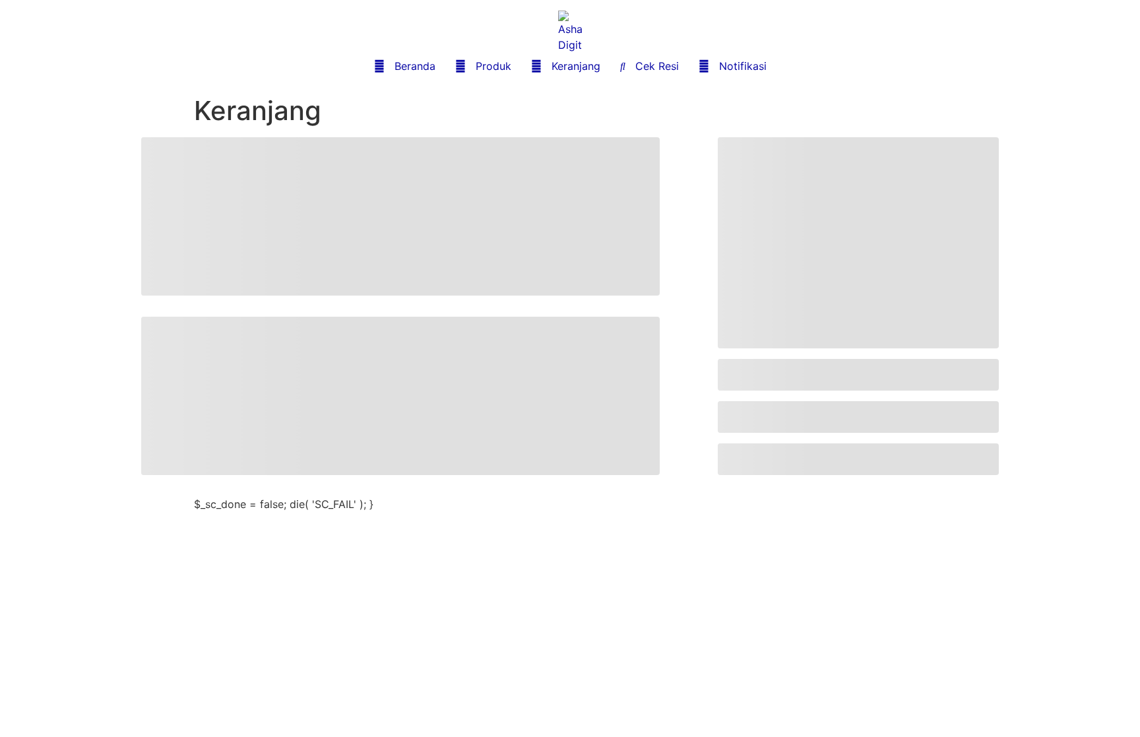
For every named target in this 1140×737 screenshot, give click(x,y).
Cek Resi (649, 66)
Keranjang (565, 66)
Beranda (404, 66)
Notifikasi (733, 66)
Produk (483, 66)
